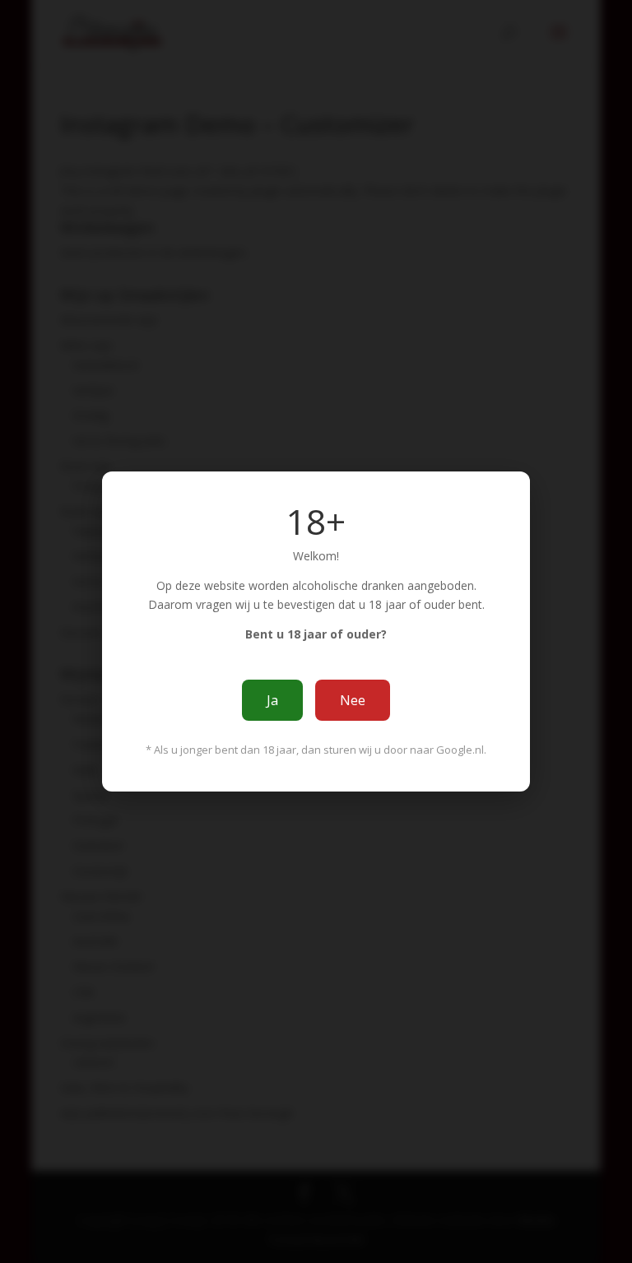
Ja (272, 700)
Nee (352, 700)
